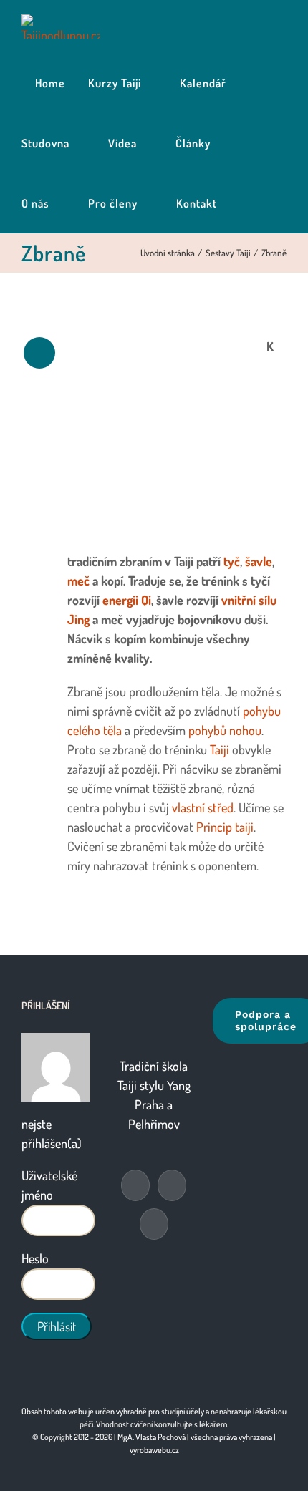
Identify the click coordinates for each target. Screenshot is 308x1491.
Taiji (219, 749)
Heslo (35, 1258)
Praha (149, 1104)
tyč (231, 561)
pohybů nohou (224, 730)
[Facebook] (135, 1185)
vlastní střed (203, 807)
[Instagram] (154, 1224)
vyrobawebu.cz (154, 1449)
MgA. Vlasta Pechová (151, 1437)
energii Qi (126, 600)
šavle (258, 561)
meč (78, 580)
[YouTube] (172, 1185)
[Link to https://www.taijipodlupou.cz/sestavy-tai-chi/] (39, 353)
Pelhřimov (154, 1124)
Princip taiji (225, 827)
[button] (244, 203)
